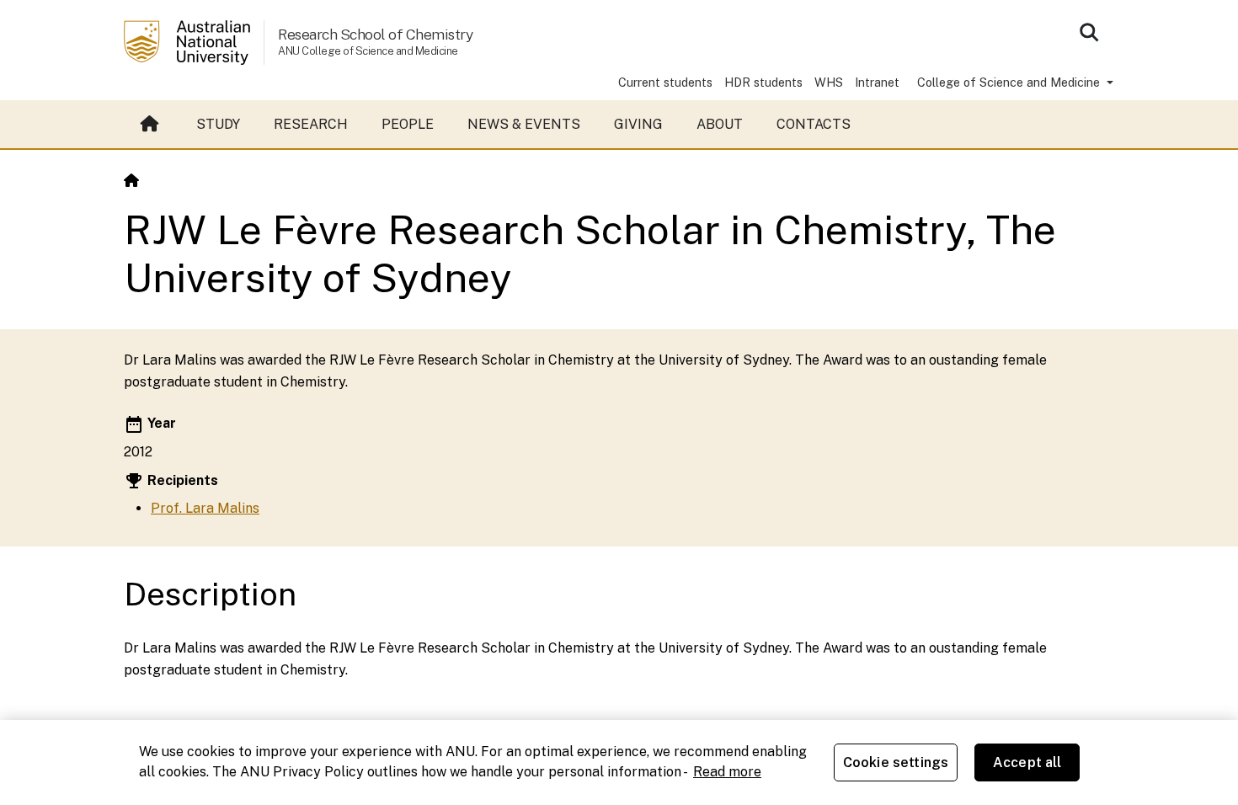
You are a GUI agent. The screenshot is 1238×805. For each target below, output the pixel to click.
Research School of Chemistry (375, 34)
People (408, 124)
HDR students (763, 82)
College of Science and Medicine (1010, 82)
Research (311, 124)
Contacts (813, 124)
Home (151, 124)
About (719, 124)
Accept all (1027, 762)
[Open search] (1089, 32)
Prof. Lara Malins (205, 508)
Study (218, 124)
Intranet (877, 82)
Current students (665, 82)
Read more (727, 772)
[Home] (131, 181)
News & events (523, 124)
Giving (638, 124)
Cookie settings (895, 762)
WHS (828, 82)
